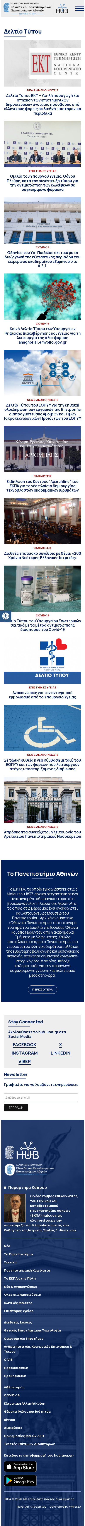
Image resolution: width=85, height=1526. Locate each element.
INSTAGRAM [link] (25, 1053)
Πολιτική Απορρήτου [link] (31, 1506)
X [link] (60, 1044)
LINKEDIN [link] (60, 1053)
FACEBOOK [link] (24, 1044)
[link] (5, 616)
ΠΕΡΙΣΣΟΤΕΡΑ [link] (42, 989)
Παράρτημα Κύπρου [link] (27, 1187)
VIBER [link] (25, 1061)
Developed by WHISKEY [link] (65, 1506)
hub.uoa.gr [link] (63, 1455)
